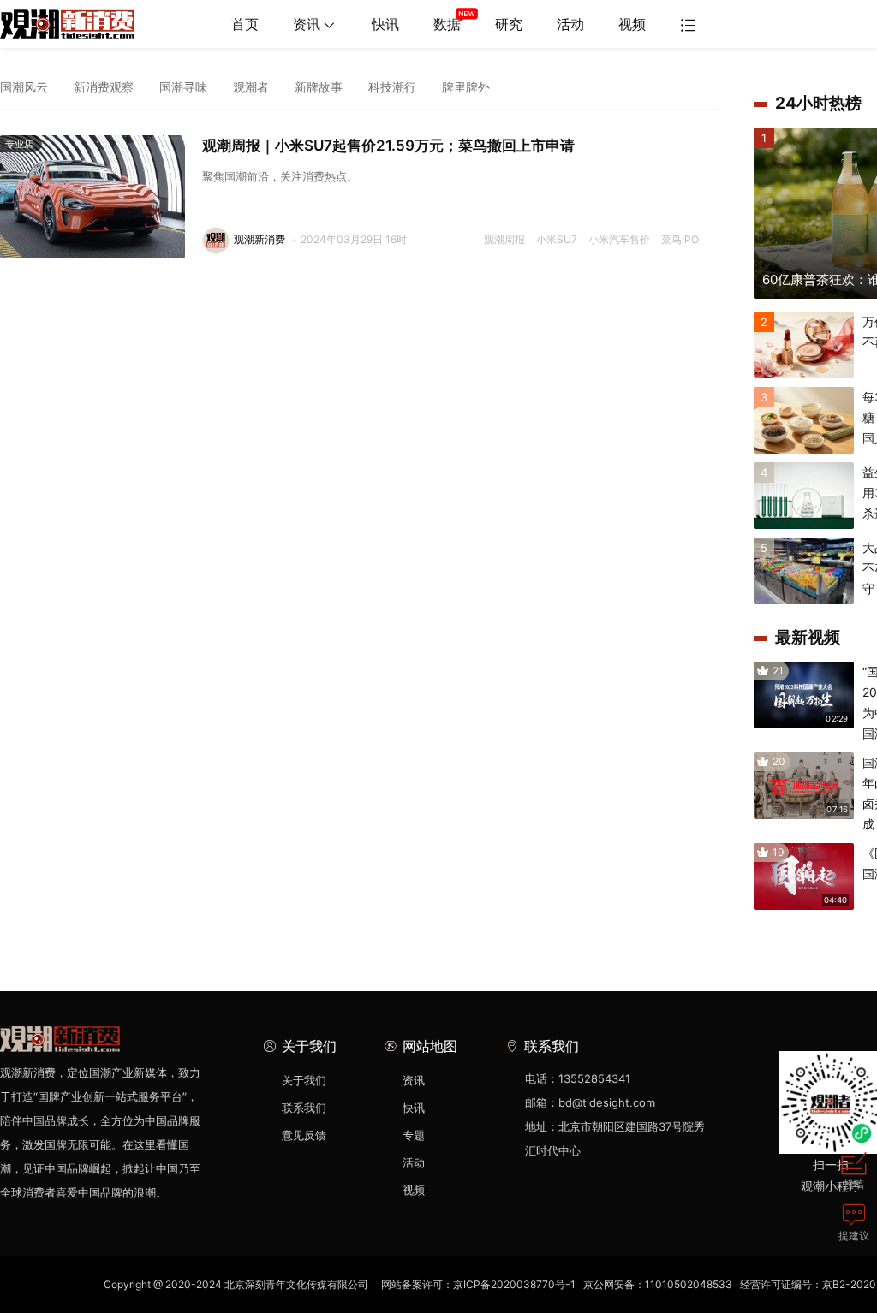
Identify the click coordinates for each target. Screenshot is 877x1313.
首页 (245, 24)
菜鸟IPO (680, 239)
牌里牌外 (466, 87)
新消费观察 (104, 87)
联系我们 (304, 1107)
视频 (632, 24)
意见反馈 (304, 1135)
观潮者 (251, 87)
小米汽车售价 (619, 239)
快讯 (385, 24)
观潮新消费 (259, 239)
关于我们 (304, 1080)
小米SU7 (556, 239)
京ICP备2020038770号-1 (514, 1284)
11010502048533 (688, 1284)
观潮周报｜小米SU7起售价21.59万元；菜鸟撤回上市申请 (388, 145)
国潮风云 (24, 87)
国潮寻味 (183, 87)
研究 (508, 24)
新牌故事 (319, 87)
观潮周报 (504, 239)
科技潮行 (392, 87)
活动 (570, 24)
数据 (447, 24)
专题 (414, 1135)
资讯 (306, 24)
